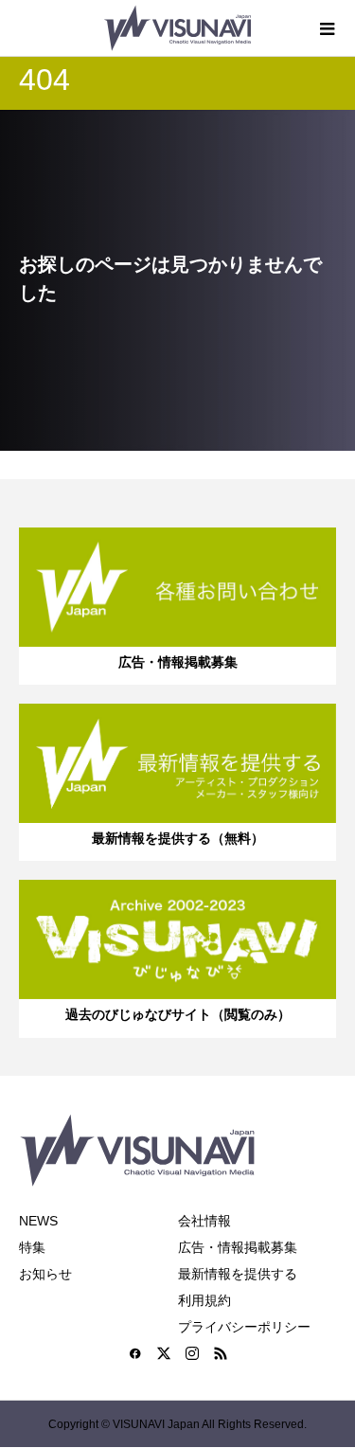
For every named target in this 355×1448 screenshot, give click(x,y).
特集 (32, 1247)
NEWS (38, 1220)
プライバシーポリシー (244, 1326)
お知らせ (45, 1273)
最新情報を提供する (237, 1273)
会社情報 (204, 1220)
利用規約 (204, 1300)
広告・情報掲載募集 (237, 1247)
